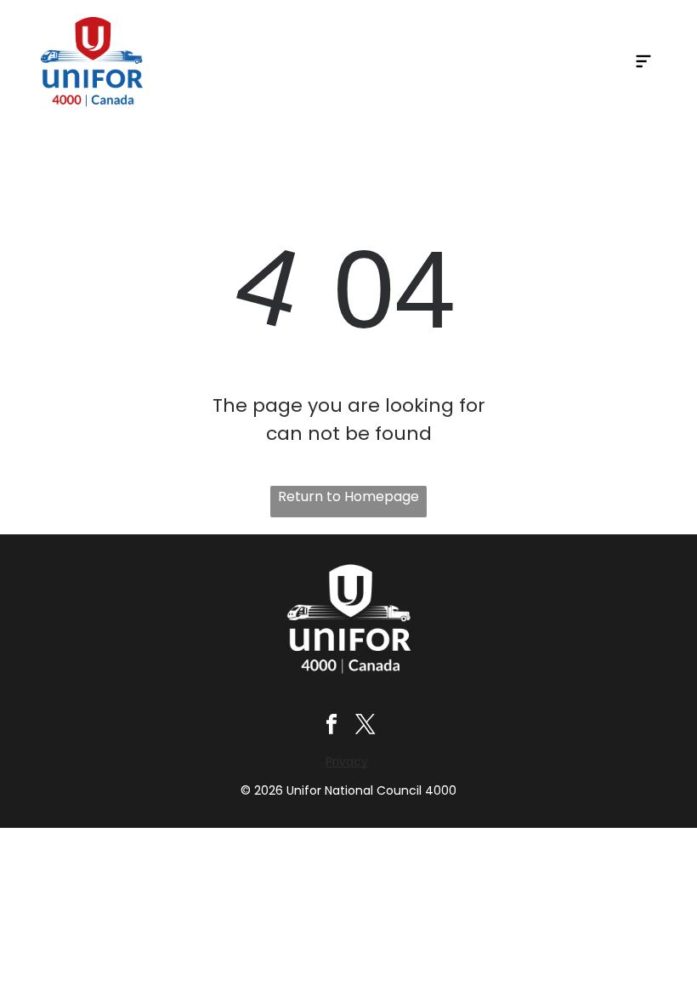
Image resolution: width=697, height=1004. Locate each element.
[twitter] (366, 726)
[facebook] (332, 726)
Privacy (347, 761)
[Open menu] (643, 61)
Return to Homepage (348, 496)
